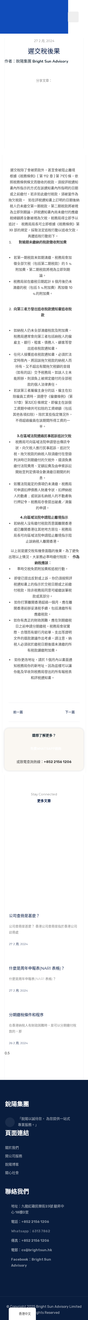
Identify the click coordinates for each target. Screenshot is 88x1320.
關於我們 (12, 1148)
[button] (20, 90)
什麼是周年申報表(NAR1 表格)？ (37, 968)
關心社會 (12, 1173)
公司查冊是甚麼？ (25, 916)
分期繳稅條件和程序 (26, 1015)
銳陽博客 (12, 1164)
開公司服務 (13, 1156)
